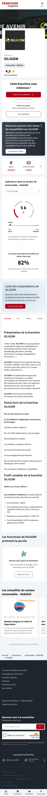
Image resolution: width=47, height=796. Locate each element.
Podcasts (6, 681)
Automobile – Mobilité (14, 65)
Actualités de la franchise (12, 674)
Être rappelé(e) (23, 114)
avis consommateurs (10, 75)
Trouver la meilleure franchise (14, 670)
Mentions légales (8, 772)
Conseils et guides (9, 677)
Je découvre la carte (15, 306)
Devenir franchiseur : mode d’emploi (17, 700)
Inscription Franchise (10, 785)
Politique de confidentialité (12, 775)
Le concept (7, 319)
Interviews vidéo (9, 684)
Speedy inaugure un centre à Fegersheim (18, 623)
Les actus (39, 319)
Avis (18, 319)
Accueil (5, 655)
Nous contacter (7, 782)
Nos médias (7, 688)
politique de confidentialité (36, 742)
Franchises (16, 655)
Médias (29, 319)
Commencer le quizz (15, 151)
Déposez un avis (24, 574)
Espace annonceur (10, 704)
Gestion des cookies (23, 779)
